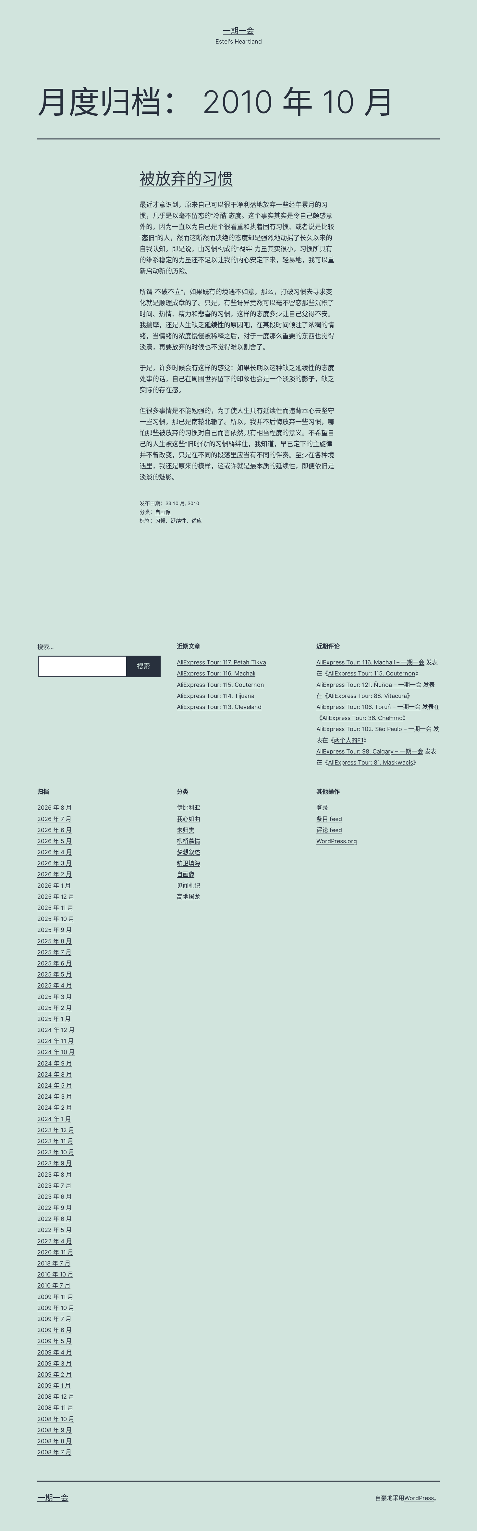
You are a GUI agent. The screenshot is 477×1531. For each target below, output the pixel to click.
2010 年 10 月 (55, 1274)
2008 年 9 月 (54, 1430)
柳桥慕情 (188, 841)
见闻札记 (188, 885)
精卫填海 (188, 863)
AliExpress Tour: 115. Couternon (220, 684)
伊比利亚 (188, 807)
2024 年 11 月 (55, 1041)
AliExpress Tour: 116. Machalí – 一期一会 (370, 662)
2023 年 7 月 (54, 1185)
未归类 (185, 830)
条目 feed (329, 819)
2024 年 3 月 (54, 1096)
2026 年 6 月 (54, 830)
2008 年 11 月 (55, 1407)
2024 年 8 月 (54, 1074)
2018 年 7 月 (53, 1263)
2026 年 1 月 (54, 885)
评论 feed (329, 830)
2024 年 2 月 (54, 1107)
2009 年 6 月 (54, 1330)
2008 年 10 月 (55, 1419)
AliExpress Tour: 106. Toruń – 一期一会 (368, 706)
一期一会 (238, 30)
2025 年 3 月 (54, 996)
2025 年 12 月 (55, 896)
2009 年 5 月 (54, 1341)
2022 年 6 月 (54, 1218)
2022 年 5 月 (54, 1229)
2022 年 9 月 (54, 1207)
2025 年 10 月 (55, 918)
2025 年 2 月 (54, 1007)
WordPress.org (336, 841)
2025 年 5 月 (54, 974)
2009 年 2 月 (54, 1374)
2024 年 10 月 (56, 1052)
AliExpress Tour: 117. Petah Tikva (221, 662)
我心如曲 (188, 819)
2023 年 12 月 (55, 1130)
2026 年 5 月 (54, 841)
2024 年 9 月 (54, 1063)
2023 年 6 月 (54, 1196)
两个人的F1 (348, 740)
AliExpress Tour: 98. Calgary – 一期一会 (369, 751)
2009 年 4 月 (54, 1352)
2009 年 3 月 (54, 1363)
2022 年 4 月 (54, 1241)
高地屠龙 (188, 896)
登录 (322, 807)
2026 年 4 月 (54, 852)
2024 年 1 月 (54, 1119)
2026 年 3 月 (54, 863)
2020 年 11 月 (55, 1252)
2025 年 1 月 (54, 1018)
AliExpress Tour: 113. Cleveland (219, 706)
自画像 (163, 512)
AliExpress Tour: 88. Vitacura (367, 695)
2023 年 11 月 (55, 1141)
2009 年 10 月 (55, 1307)
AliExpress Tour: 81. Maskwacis (370, 762)
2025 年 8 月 (54, 941)
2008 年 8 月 (54, 1441)
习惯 (160, 520)
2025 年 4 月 (54, 985)
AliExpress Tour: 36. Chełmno (362, 717)
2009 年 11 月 (55, 1296)
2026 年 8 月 (54, 807)
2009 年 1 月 (54, 1385)
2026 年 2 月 (54, 874)
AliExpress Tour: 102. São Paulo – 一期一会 (374, 729)
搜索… (45, 647)
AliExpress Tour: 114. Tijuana (215, 695)
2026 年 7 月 (54, 819)
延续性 (178, 520)
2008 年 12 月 (55, 1396)
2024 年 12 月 (56, 1030)
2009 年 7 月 (54, 1318)
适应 (196, 520)
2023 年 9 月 (54, 1163)
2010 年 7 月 (53, 1285)
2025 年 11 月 (55, 907)
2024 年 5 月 (54, 1085)
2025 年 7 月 (54, 952)
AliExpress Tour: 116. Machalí (216, 673)
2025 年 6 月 (54, 963)
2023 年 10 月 (55, 1152)
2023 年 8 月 (54, 1174)
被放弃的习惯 (186, 178)
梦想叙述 (188, 852)
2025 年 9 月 (54, 929)
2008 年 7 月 (54, 1452)
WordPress (419, 1498)
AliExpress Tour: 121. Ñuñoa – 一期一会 (369, 684)
